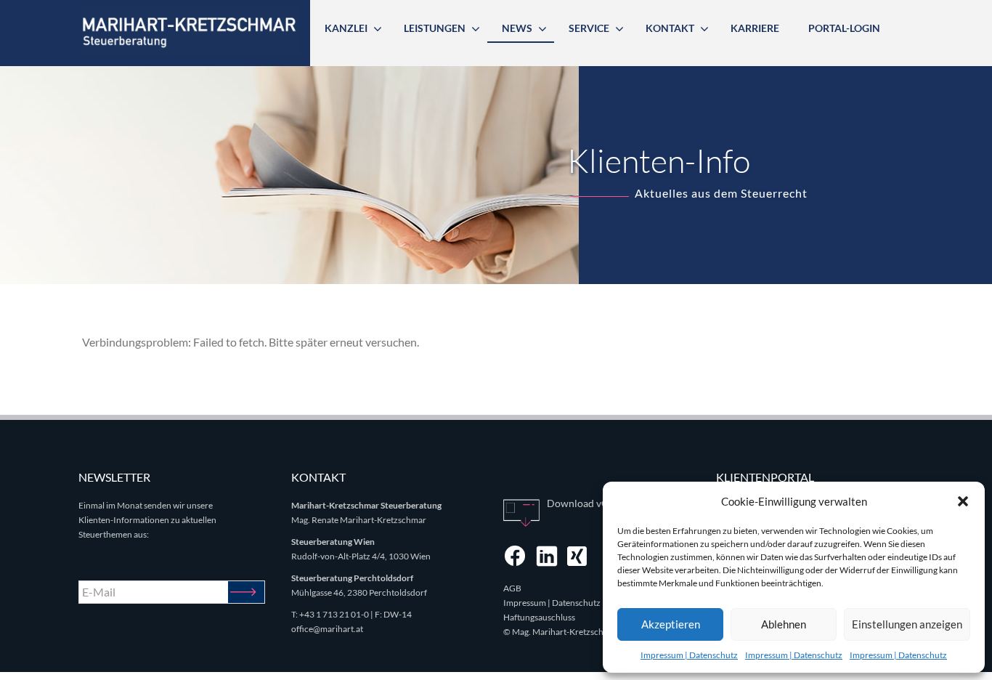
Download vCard (585, 503)
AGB (512, 588)
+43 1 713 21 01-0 (334, 614)
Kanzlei (346, 28)
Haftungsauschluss (539, 617)
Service (589, 28)
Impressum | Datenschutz (689, 654)
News (517, 28)
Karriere (755, 28)
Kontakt (670, 28)
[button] (963, 501)
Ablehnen (783, 624)
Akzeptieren (670, 624)
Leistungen (434, 28)
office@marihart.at (327, 628)
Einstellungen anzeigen (907, 624)
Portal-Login (844, 28)
